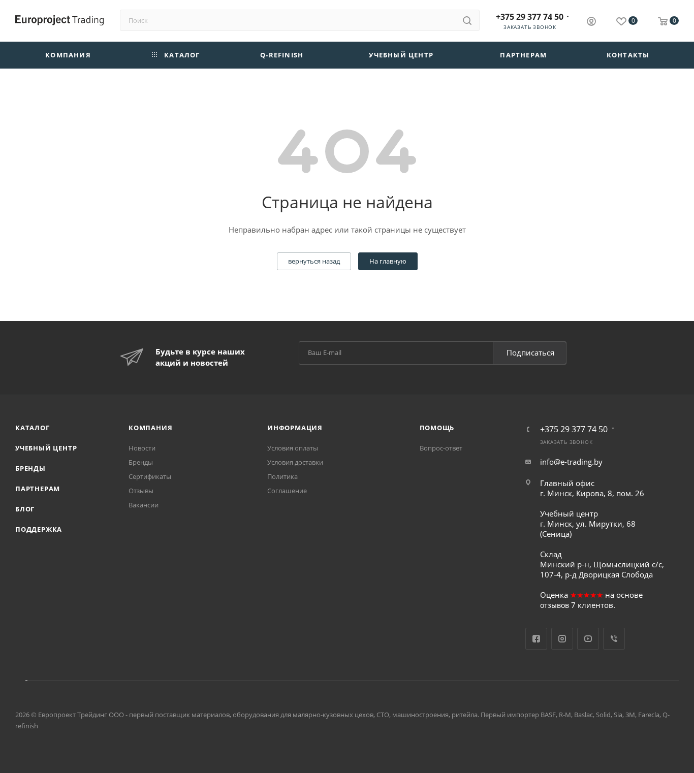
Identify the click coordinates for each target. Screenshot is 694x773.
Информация (295, 427)
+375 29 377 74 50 (529, 16)
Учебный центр (46, 448)
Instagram (562, 639)
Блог (25, 508)
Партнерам (37, 488)
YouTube (588, 639)
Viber (614, 639)
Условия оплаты (292, 448)
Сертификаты (150, 476)
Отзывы (141, 490)
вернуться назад (314, 261)
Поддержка (38, 529)
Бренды (30, 468)
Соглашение (287, 490)
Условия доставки (295, 462)
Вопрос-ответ (441, 448)
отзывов (554, 605)
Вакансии (144, 504)
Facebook (536, 639)
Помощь (437, 427)
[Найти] (467, 20)
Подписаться (530, 352)
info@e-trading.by (571, 462)
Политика (282, 476)
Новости (142, 448)
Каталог (32, 427)
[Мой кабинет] (591, 22)
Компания (150, 427)
